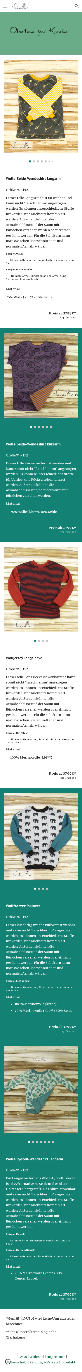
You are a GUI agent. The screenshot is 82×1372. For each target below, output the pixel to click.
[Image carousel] (41, 111)
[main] (41, 178)
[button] (5, 6)
